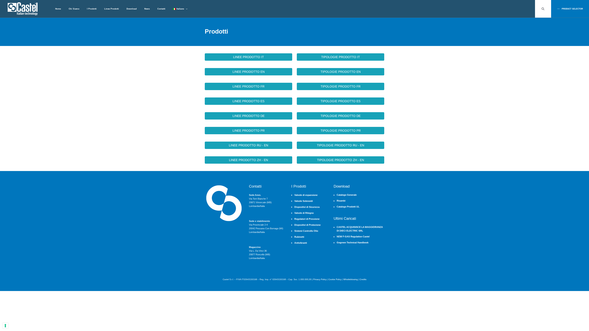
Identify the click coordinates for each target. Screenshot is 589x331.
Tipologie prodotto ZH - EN (340, 160)
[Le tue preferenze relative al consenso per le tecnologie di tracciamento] (5, 326)
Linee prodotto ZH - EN (248, 160)
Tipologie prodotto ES (340, 101)
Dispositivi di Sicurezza (307, 207)
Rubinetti (299, 237)
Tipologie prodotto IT (340, 57)
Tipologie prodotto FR (340, 86)
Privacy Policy (320, 279)
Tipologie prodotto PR (341, 130)
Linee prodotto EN (249, 71)
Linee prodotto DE (249, 116)
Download (132, 9)
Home (58, 9)
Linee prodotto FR (248, 86)
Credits (363, 279)
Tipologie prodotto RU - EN (340, 145)
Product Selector (572, 9)
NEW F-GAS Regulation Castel (353, 236)
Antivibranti (300, 243)
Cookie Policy (334, 279)
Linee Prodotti (111, 9)
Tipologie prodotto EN (341, 71)
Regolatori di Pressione (307, 219)
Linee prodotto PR (249, 130)
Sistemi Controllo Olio (306, 231)
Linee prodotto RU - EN (248, 145)
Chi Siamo (74, 9)
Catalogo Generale (347, 195)
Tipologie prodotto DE (341, 116)
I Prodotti (92, 9)
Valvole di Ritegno (304, 213)
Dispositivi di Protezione (307, 225)
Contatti (161, 9)
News (147, 9)
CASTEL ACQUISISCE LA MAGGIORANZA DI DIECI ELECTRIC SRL (360, 229)
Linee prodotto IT (248, 57)
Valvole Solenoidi (303, 201)
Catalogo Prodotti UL (348, 206)
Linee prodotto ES (248, 101)
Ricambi (341, 201)
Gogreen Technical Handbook (352, 242)
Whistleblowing (350, 279)
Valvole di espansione (306, 195)
